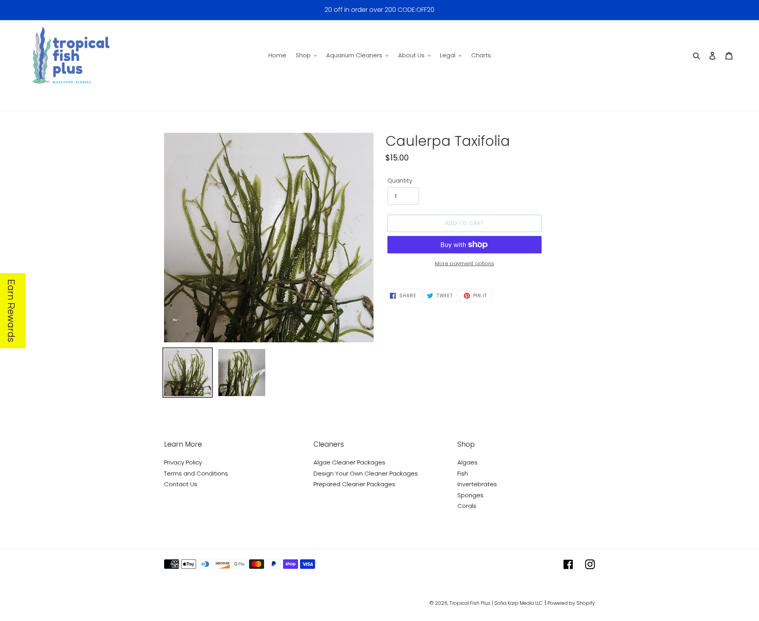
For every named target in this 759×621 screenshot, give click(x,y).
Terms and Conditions (196, 473)
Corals (466, 506)
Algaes (467, 462)
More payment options (464, 263)
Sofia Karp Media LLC (518, 603)
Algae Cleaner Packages (349, 462)
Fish (462, 473)
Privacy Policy (183, 462)
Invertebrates (477, 484)
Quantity (399, 180)
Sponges (470, 495)
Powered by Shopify (571, 603)
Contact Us (180, 484)
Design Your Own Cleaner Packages (365, 473)
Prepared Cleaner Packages (354, 484)
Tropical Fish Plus (470, 603)
